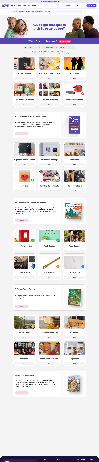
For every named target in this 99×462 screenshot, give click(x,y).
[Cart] (84, 5)
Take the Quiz (91, 5)
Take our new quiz (65, 41)
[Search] (78, 5)
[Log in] (81, 5)
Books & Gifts (26, 5)
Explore (22, 134)
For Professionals (70, 5)
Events (34, 5)
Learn (19, 5)
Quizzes (13, 5)
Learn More (47, 11)
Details (24, 78)
